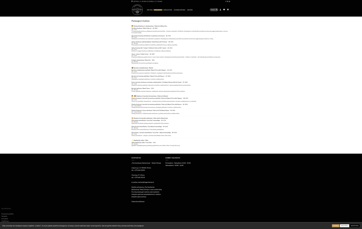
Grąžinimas (5, 221)
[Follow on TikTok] (229, 1)
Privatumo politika (7, 214)
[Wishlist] (224, 9)
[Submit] (216, 9)
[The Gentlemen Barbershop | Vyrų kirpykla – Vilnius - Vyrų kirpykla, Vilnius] (137, 10)
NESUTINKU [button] (344, 225)
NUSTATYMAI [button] (355, 225)
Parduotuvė (167, 10)
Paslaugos (158, 10)
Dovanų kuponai (179, 10)
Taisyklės (4, 216)
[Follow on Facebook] (226, 1)
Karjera (190, 10)
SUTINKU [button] (335, 225)
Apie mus (150, 10)
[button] (220, 9)
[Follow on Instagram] (227, 1)
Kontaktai (4, 218)
